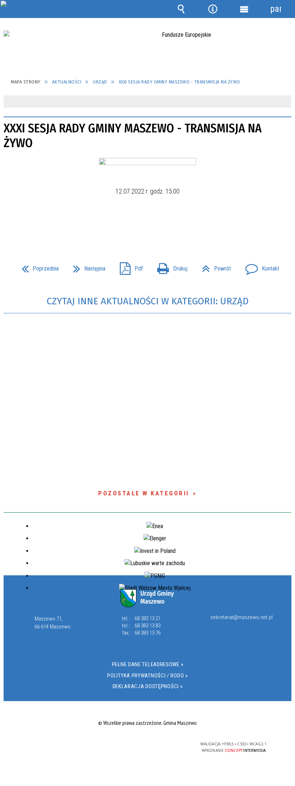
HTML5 (131, 744)
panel (275, 9)
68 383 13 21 (147, 618)
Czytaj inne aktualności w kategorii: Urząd (148, 301)
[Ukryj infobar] (285, 102)
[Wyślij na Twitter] (147, 222)
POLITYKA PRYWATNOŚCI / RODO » (147, 675)
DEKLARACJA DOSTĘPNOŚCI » (148, 686)
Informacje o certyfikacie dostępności (56, 745)
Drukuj (169, 266)
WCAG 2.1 (165, 744)
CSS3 (142, 744)
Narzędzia (212, 9)
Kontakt (259, 266)
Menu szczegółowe (244, 9)
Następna (86, 266)
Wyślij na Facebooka (134, 222)
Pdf (128, 266)
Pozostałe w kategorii (143, 493)
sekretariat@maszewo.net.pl (241, 618)
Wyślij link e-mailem (159, 222)
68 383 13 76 (147, 633)
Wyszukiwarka (181, 9)
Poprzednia (37, 266)
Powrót (213, 266)
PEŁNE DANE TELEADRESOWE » (147, 664)
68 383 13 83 (147, 625)
